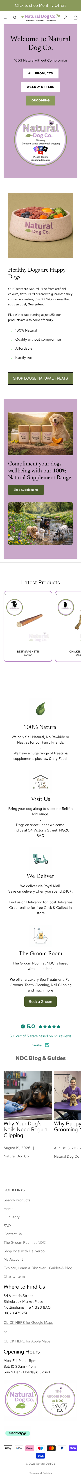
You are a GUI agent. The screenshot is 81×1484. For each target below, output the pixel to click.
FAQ (7, 1225)
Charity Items (14, 1276)
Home (9, 1208)
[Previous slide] (9, 626)
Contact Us (13, 1234)
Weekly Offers (40, 87)
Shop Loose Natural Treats (40, 378)
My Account (13, 1259)
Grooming (41, 100)
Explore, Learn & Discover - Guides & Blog (38, 1268)
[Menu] (5, 17)
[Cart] (76, 18)
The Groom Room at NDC (25, 1242)
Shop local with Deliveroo (24, 1251)
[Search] (15, 18)
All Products (40, 73)
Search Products (17, 1200)
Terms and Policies (40, 1473)
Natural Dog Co (45, 1464)
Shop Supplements (26, 490)
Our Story (12, 1217)
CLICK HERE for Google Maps (28, 1322)
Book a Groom (40, 1001)
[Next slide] (72, 626)
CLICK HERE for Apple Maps (27, 1341)
